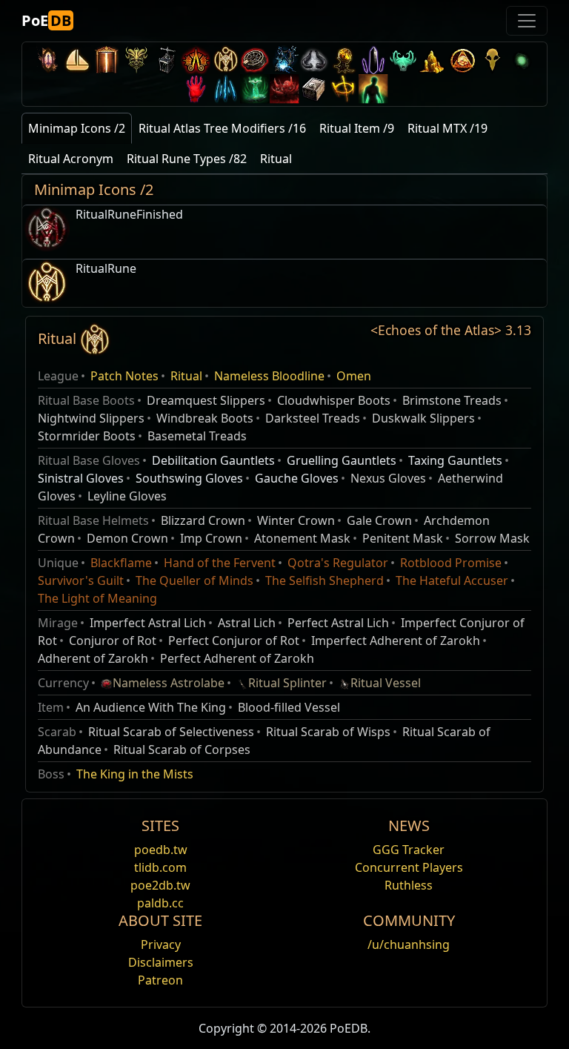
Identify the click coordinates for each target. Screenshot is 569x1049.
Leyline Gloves (127, 496)
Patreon (160, 980)
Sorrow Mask (492, 538)
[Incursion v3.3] (462, 59)
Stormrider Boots (87, 436)
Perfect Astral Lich (338, 623)
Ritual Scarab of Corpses (181, 749)
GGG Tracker (409, 849)
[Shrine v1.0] (344, 88)
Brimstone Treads (452, 400)
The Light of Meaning (97, 598)
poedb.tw (160, 849)
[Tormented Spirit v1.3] (255, 88)
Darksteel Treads (312, 418)
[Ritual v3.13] (225, 59)
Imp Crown (211, 538)
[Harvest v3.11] (284, 59)
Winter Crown (296, 520)
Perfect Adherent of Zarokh (237, 658)
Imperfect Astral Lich (148, 623)
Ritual (186, 376)
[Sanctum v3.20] (107, 59)
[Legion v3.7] (373, 59)
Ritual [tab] (276, 158)
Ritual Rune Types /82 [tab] (187, 158)
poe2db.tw (160, 885)
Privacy (161, 944)
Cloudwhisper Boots (333, 400)
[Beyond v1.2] (284, 88)
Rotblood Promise (451, 563)
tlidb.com (160, 867)
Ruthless (409, 885)
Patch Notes (124, 376)
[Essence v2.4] (225, 88)
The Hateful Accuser (452, 580)
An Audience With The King (151, 707)
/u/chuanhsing (408, 944)
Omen (353, 376)
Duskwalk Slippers (423, 418)
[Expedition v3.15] (166, 59)
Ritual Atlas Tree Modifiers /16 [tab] (222, 128)
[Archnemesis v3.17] (136, 59)
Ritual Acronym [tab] (70, 158)
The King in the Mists (134, 774)
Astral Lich (247, 623)
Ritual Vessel (385, 683)
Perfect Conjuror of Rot (233, 640)
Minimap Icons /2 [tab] (76, 128)
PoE (46, 20)
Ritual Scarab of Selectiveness (171, 732)
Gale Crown (379, 520)
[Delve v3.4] (432, 59)
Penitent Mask (402, 538)
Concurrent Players (409, 867)
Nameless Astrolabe (168, 683)
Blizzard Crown (203, 520)
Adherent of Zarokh (93, 658)
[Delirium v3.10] (314, 59)
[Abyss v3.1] (521, 59)
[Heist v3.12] (255, 59)
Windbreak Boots (204, 418)
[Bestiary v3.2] (492, 59)
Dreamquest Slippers (206, 400)
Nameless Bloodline (269, 376)
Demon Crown (127, 538)
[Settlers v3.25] (77, 59)
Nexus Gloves (388, 478)
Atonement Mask (302, 538)
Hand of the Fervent (220, 563)
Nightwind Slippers (91, 418)
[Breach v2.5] (195, 88)
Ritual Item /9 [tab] (356, 128)
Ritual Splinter (287, 683)
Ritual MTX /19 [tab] (447, 128)
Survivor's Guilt (81, 580)
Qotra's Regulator (337, 563)
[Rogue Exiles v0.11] (373, 88)
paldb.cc (160, 903)
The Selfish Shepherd (324, 580)
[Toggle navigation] (527, 21)
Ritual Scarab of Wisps (328, 732)
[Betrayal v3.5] (403, 59)
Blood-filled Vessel (289, 707)
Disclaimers (160, 962)
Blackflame (121, 563)
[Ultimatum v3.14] (195, 59)
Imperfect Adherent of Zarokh (395, 640)
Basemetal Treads (197, 436)
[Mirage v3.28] (47, 59)
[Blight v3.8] (344, 59)
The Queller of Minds (194, 580)
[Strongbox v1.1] (314, 88)
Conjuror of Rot (112, 640)
